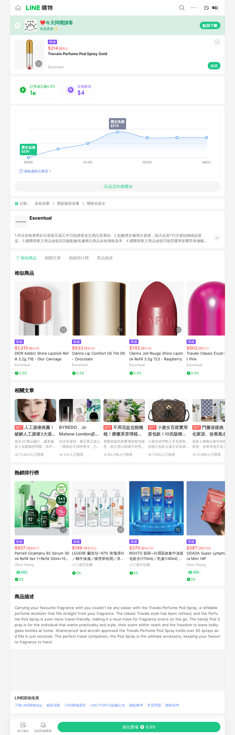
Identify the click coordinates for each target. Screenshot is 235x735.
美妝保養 (42, 203)
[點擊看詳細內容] (42, 308)
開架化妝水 (96, 203)
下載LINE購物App (28, 705)
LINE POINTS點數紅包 (107, 705)
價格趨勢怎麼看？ (38, 171)
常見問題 (154, 705)
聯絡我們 (172, 705)
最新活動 (53, 705)
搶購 (214, 65)
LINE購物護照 (75, 705)
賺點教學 (136, 705)
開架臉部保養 (68, 203)
